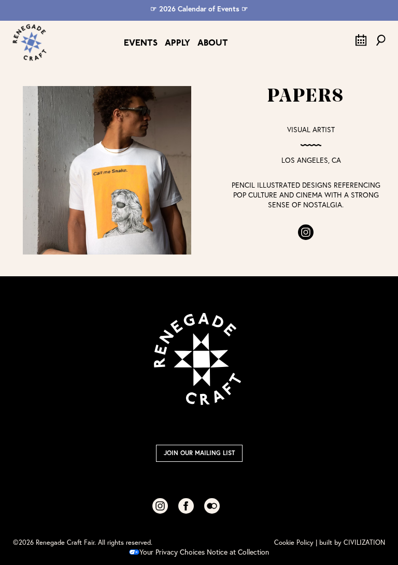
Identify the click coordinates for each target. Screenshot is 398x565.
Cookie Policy (294, 542)
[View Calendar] (361, 43)
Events (141, 43)
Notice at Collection (238, 552)
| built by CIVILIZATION (350, 542)
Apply (177, 43)
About (212, 43)
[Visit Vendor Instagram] (306, 232)
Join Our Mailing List (199, 453)
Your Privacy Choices (172, 552)
